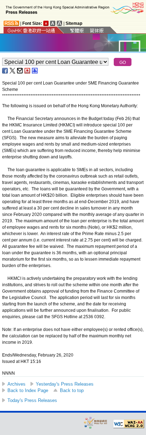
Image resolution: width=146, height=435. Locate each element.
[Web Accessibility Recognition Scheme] (95, 422)
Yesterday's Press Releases (65, 384)
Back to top (72, 390)
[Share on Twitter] (13, 71)
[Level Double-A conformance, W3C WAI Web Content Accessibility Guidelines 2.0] (128, 424)
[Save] (27, 71)
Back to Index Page (27, 390)
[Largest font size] (59, 23)
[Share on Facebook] (5, 71)
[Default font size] (46, 23)
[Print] (35, 71)
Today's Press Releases (32, 400)
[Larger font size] (53, 23)
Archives (16, 384)
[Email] (20, 71)
